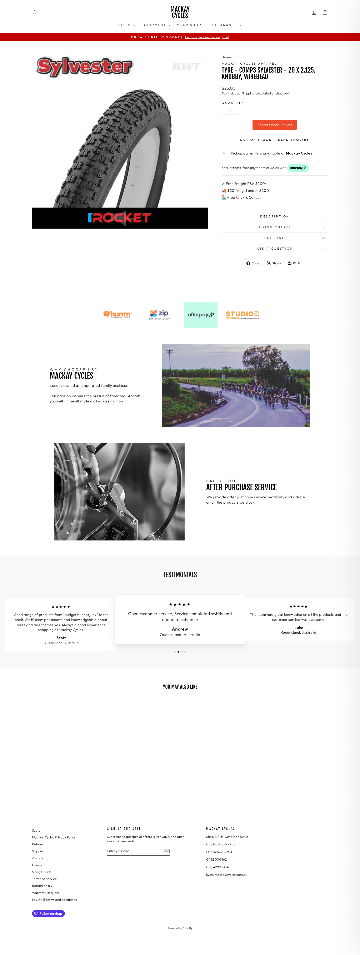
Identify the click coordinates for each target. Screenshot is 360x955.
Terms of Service (44, 879)
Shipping (248, 93)
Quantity (233, 103)
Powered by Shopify (180, 928)
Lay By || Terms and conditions (54, 900)
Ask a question (275, 248)
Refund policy (42, 886)
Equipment (154, 25)
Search (37, 830)
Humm (37, 865)
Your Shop (190, 25)
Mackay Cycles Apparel (249, 63)
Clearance (225, 25)
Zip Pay (37, 858)
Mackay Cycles (180, 12)
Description (275, 216)
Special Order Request (275, 125)
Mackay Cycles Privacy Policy (54, 837)
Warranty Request (45, 893)
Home (226, 57)
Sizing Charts (274, 227)
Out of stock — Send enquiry (274, 140)
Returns (37, 844)
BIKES (125, 25)
